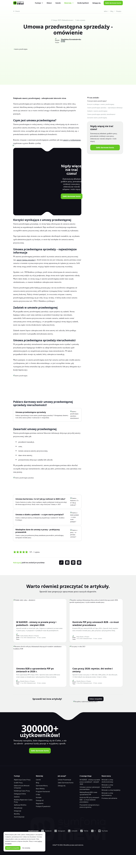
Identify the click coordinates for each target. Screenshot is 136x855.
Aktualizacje (18, 808)
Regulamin (39, 803)
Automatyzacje (19, 817)
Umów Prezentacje (64, 780)
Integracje (17, 811)
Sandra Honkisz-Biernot (26, 636)
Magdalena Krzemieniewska (71, 39)
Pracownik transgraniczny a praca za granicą (89, 806)
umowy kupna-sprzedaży (26, 260)
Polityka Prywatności (43, 806)
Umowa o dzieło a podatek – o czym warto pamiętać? (39, 514)
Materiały (67, 3)
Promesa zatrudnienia (109, 798)
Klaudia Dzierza (24, 681)
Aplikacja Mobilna (20, 805)
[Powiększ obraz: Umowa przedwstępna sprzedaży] (23, 483)
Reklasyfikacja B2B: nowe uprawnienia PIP (88, 793)
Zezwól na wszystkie (12, 848)
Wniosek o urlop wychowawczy (107, 794)
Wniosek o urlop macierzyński (107, 786)
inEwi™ (55, 845)
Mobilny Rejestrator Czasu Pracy (23, 801)
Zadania (17, 797)
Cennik (58, 3)
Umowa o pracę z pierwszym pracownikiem (90, 788)
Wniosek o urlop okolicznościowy (107, 781)
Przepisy (37, 636)
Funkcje (38, 3)
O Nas (38, 794)
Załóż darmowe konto (113, 3)
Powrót (17, 11)
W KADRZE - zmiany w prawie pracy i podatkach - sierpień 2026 (36, 623)
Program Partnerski (43, 792)
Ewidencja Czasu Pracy (22, 791)
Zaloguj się (96, 3)
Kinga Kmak (80, 636)
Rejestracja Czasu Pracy (22, 780)
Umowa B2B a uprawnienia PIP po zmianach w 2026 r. (35, 670)
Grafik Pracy (18, 783)
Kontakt (38, 797)
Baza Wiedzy (40, 789)
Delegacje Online (20, 794)
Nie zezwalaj (26, 848)
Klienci (49, 3)
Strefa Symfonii (83, 3)
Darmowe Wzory (42, 786)
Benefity (17, 814)
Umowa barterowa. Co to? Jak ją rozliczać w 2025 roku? (40, 499)
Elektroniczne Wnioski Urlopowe (21, 787)
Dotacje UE (40, 800)
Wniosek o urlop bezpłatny (111, 790)
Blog (37, 783)
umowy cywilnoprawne (72, 140)
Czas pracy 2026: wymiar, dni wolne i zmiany (92, 670)
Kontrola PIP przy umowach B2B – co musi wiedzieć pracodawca (95, 623)
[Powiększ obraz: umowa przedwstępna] (20, 384)
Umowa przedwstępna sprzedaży (30, 412)
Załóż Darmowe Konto (65, 783)
